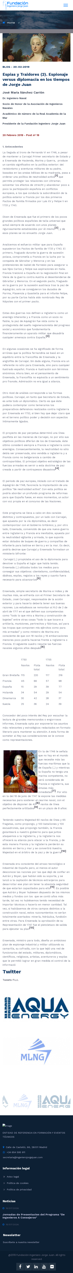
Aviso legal (13, 1176)
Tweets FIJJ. (11, 979)
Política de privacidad (19, 1189)
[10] (63, 851)
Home (11, 22)
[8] (38, 802)
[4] (57, 468)
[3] (47, 336)
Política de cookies (18, 1183)
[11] (52, 886)
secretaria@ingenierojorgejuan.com (23, 1157)
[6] (42, 646)
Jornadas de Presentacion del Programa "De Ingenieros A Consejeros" (34, 1216)
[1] (56, 175)
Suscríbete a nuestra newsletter (21, 1242)
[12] (31, 927)
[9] (36, 807)
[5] (38, 578)
